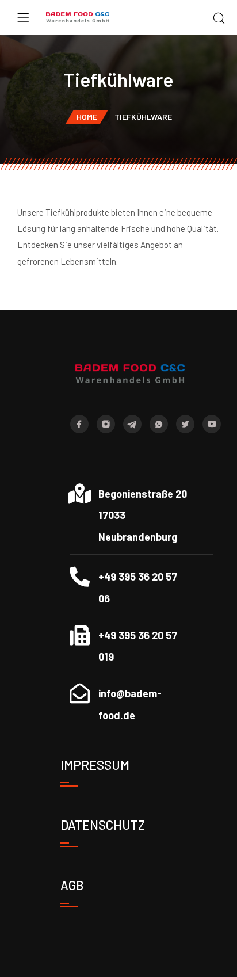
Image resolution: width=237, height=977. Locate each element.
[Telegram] (132, 424)
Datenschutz (102, 824)
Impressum (94, 764)
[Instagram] (106, 424)
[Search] (219, 18)
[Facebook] (79, 424)
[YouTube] (211, 424)
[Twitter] (185, 424)
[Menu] (23, 17)
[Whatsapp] (159, 424)
